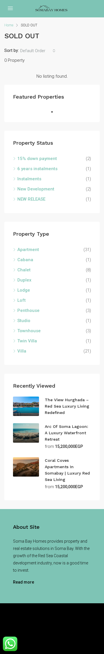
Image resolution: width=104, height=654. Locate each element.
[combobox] (37, 51)
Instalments (29, 178)
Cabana (25, 259)
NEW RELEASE (31, 199)
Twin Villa (27, 341)
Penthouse (28, 310)
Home (15, 628)
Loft (21, 300)
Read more (23, 582)
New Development (35, 189)
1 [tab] (55, 112)
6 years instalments (37, 168)
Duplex (24, 280)
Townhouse (29, 330)
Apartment (28, 249)
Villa (21, 351)
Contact (87, 628)
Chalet (24, 269)
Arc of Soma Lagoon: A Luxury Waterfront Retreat (66, 433)
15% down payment (37, 158)
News (69, 628)
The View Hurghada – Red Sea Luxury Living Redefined (67, 406)
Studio (23, 320)
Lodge (23, 290)
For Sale (50, 628)
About (32, 628)
